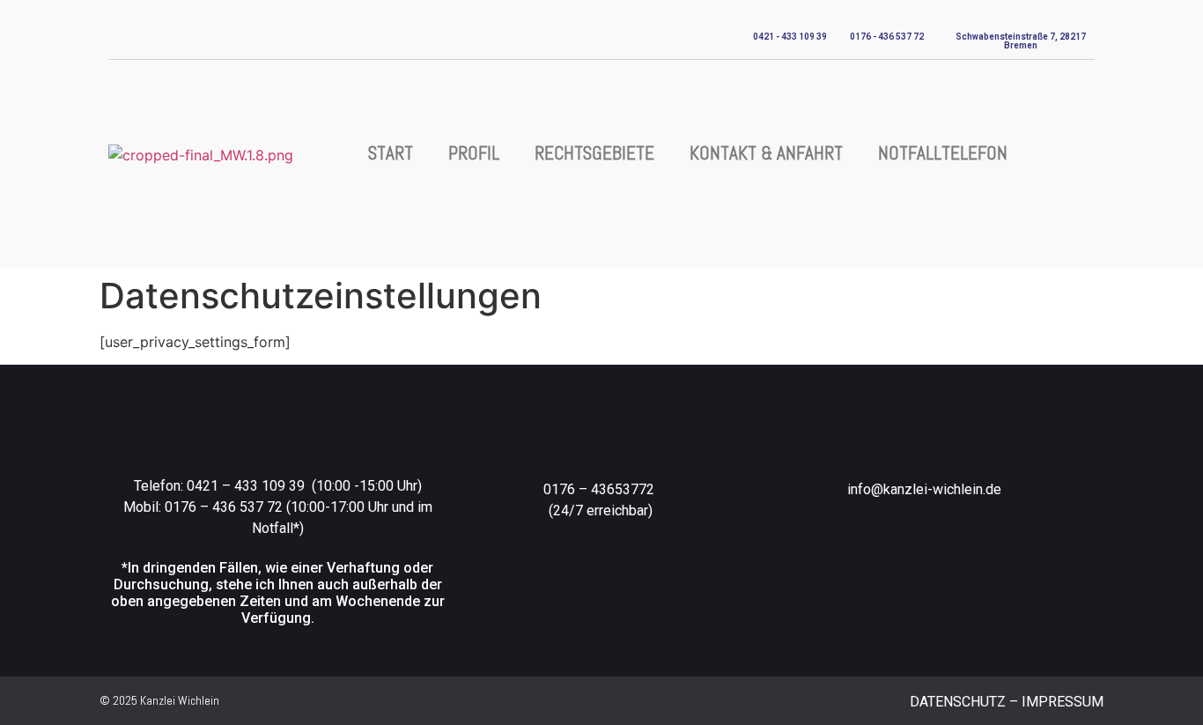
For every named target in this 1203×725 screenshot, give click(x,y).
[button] (1085, 155)
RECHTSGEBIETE (594, 153)
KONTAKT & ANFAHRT (766, 153)
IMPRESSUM (1062, 701)
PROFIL (473, 153)
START (390, 153)
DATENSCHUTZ (958, 701)
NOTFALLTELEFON (942, 153)
